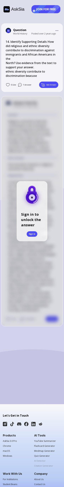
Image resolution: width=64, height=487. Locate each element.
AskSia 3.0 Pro (10, 441)
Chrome (7, 446)
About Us (39, 479)
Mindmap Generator (44, 451)
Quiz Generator (42, 456)
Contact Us (39, 484)
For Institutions (10, 479)
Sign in (32, 234)
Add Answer (51, 85)
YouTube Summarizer (45, 441)
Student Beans (10, 484)
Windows (7, 456)
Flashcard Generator (44, 446)
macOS (6, 451)
